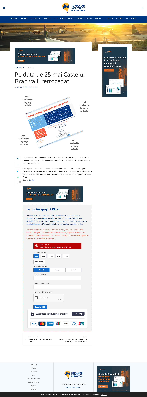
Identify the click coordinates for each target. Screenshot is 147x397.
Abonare (24, 19)
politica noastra (77, 394)
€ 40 (58, 256)
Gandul (31, 180)
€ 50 (66, 256)
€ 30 (51, 256)
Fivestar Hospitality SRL (73, 387)
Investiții (47, 19)
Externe (98, 19)
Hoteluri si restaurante (64, 19)
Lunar (58, 270)
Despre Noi (14, 19)
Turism (119, 19)
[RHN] (73, 8)
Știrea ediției (36, 19)
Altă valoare (39, 262)
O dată (41, 270)
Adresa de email (40, 274)
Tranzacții (109, 19)
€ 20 (43, 256)
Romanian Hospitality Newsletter (27, 87)
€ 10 (36, 256)
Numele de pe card (41, 283)
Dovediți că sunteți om (43, 292)
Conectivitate (130, 19)
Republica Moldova (84, 19)
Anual (73, 270)
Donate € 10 (40, 307)
